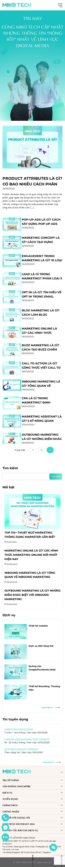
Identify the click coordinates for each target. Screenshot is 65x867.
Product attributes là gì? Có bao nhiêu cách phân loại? (32, 181)
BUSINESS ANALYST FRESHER (21, 749)
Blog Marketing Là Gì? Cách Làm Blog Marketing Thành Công (41, 313)
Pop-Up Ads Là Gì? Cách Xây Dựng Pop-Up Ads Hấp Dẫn (41, 222)
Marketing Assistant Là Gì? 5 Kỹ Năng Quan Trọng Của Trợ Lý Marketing (42, 419)
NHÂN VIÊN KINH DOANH (18, 729)
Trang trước (19, 449)
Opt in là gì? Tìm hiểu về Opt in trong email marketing (41, 295)
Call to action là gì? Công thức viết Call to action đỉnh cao (41, 366)
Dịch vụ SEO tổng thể (41, 646)
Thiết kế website (38, 625)
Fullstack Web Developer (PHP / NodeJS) (27, 739)
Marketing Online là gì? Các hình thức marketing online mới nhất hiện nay (40, 331)
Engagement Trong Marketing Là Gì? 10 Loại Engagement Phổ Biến (42, 258)
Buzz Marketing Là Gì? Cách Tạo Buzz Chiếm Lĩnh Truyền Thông (40, 348)
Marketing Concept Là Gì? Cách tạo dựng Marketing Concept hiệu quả (41, 240)
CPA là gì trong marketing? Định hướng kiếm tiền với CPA (42, 401)
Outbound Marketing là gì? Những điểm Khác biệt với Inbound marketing (42, 437)
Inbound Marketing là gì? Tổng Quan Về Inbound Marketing (41, 384)
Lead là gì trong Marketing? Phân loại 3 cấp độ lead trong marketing (42, 276)
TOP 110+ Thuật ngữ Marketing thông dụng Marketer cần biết (29, 534)
